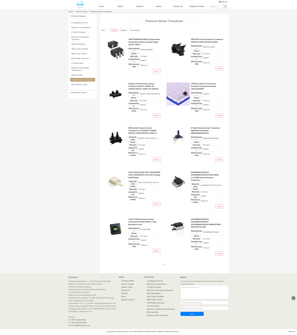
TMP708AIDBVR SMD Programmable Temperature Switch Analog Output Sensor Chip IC (144, 42)
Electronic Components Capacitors (80, 38)
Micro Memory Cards (79, 84)
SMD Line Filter (77, 75)
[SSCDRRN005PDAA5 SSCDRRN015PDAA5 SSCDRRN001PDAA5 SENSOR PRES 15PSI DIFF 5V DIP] (178, 229)
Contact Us (178, 6)
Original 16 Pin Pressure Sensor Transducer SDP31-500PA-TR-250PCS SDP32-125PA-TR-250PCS (143, 86)
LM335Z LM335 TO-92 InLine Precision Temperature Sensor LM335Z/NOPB (203, 86)
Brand (158, 6)
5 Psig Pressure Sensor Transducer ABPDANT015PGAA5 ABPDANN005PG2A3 (205, 130)
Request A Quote (197, 6)
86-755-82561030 (79, 320)
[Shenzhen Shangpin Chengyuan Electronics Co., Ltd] (80, 4)
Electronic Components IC (81, 27)
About (120, 6)
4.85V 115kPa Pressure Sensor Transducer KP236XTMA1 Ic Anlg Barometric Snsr (142, 222)
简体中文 (224, 2)
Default (114, 30)
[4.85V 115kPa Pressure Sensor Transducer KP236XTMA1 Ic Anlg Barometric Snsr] (115, 229)
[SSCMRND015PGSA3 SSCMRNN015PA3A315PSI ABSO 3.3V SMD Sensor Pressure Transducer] (178, 182)
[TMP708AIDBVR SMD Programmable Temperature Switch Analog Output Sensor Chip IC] (115, 49)
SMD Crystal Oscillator (79, 49)
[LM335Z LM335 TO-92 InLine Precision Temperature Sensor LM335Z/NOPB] (178, 94)
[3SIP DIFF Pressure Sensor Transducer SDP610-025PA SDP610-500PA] (178, 49)
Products (139, 6)
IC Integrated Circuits (79, 23)
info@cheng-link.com (82, 325)
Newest (124, 30)
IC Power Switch (77, 63)
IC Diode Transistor (78, 32)
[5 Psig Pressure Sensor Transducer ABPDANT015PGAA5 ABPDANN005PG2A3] (178, 138)
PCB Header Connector (80, 58)
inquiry (156, 71)
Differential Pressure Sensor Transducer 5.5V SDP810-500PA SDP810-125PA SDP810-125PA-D (142, 130)
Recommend (135, 30)
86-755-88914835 (79, 323)
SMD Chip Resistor (78, 44)
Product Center (81, 12)
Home (101, 6)
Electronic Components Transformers (80, 69)
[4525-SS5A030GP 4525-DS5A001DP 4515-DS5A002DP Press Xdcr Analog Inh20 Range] (115, 182)
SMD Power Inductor (79, 54)
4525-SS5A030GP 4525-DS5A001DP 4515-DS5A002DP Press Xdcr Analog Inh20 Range (144, 175)
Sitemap (291, 331)
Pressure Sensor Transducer (101, 12)
